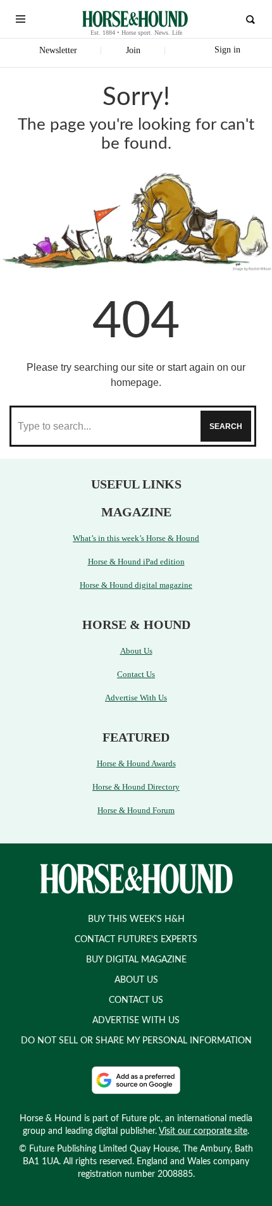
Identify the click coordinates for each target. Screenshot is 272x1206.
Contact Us (136, 674)
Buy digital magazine (136, 959)
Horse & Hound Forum (136, 810)
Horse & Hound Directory (136, 787)
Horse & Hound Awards (136, 763)
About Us (136, 651)
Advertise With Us (136, 697)
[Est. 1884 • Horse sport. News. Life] (135, 19)
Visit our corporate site (203, 1131)
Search (225, 426)
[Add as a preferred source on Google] (136, 1080)
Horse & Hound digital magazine (136, 585)
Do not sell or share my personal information (136, 1040)
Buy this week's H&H (136, 919)
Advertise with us (136, 1020)
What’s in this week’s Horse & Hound (136, 538)
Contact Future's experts (136, 939)
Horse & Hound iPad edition (136, 561)
